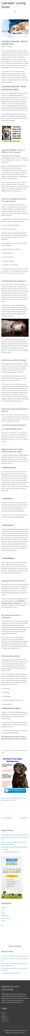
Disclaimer (4, 1017)
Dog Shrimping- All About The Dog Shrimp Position (15, 835)
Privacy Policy (5, 1019)
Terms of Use (4, 1021)
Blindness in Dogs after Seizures (9, 350)
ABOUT (3, 1012)
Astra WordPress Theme (18, 1032)
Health (3, 46)
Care (2, 910)
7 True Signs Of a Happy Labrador (10, 852)
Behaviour (4, 908)
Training (3, 920)
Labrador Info (5, 915)
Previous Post (7, 818)
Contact (3, 1014)
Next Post (24, 818)
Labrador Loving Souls (13, 5)
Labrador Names (5, 918)
